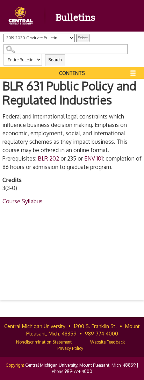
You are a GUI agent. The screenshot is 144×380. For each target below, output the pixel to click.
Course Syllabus (22, 201)
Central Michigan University (34, 326)
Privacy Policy (70, 348)
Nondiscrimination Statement (44, 342)
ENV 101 (93, 158)
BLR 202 (48, 158)
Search (55, 59)
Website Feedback (107, 342)
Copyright (15, 365)
